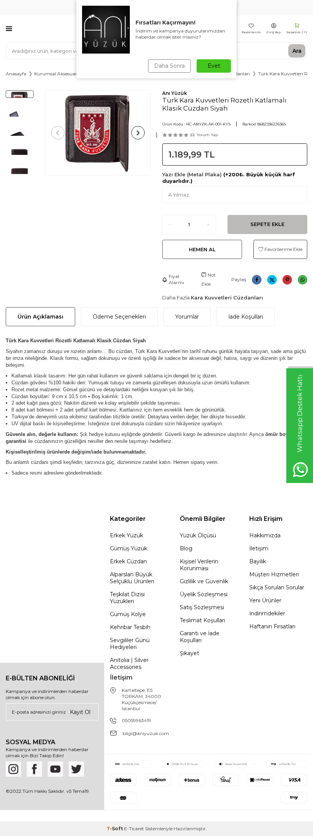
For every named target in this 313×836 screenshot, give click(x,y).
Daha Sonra (169, 65)
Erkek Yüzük (126, 535)
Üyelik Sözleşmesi (203, 594)
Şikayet (189, 653)
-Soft (115, 828)
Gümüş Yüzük (128, 548)
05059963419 (136, 720)
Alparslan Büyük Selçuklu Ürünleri (132, 578)
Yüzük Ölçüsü (198, 535)
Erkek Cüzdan (128, 561)
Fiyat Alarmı (176, 279)
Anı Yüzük (174, 93)
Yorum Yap (207, 134)
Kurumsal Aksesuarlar (58, 73)
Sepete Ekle (267, 224)
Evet (214, 65)
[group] (98, 133)
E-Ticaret (134, 828)
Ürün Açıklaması (40, 316)
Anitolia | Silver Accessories (129, 663)
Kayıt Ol (80, 711)
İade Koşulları (245, 316)
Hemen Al (202, 249)
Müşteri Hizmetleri (274, 574)
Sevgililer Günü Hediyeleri (130, 644)
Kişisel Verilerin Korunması (199, 565)
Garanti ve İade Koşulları (199, 637)
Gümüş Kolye (128, 614)
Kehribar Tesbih (130, 627)
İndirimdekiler (267, 613)
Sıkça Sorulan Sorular (276, 587)
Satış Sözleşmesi (202, 607)
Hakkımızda (265, 535)
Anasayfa (16, 73)
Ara (297, 50)
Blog (186, 548)
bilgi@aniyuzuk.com (146, 733)
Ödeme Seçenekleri (119, 316)
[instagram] (13, 769)
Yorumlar (187, 316)
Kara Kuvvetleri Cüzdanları (227, 297)
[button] (58, 133)
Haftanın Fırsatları (272, 626)
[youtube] (55, 769)
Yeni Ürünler (265, 600)
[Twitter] (76, 769)
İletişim (258, 548)
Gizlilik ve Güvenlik (204, 581)
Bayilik (257, 561)
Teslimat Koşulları (202, 620)
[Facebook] (34, 769)
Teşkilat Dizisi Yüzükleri (127, 598)
